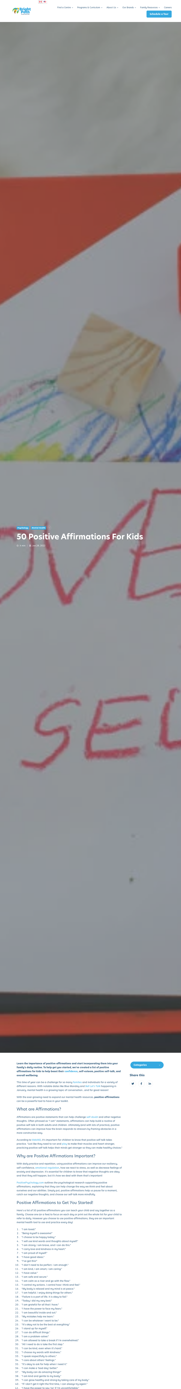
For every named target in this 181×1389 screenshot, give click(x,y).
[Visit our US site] (45, 1)
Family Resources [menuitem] (149, 7)
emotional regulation (47, 1167)
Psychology (22, 528)
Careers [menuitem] (168, 7)
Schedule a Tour (159, 14)
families (77, 1082)
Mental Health (38, 528)
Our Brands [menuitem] (128, 7)
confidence (71, 1071)
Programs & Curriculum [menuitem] (88, 7)
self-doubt (92, 1117)
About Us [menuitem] (111, 7)
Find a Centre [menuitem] (64, 7)
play (64, 1144)
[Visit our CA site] (40, 1)
